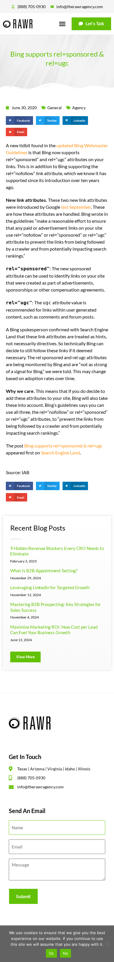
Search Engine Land (60, 452)
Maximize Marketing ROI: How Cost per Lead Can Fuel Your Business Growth (54, 629)
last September (76, 207)
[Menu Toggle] (62, 23)
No (65, 953)
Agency (79, 107)
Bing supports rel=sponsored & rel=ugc (63, 445)
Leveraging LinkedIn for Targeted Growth (49, 587)
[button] (19, 120)
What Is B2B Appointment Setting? (43, 570)
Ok (51, 953)
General (54, 107)
